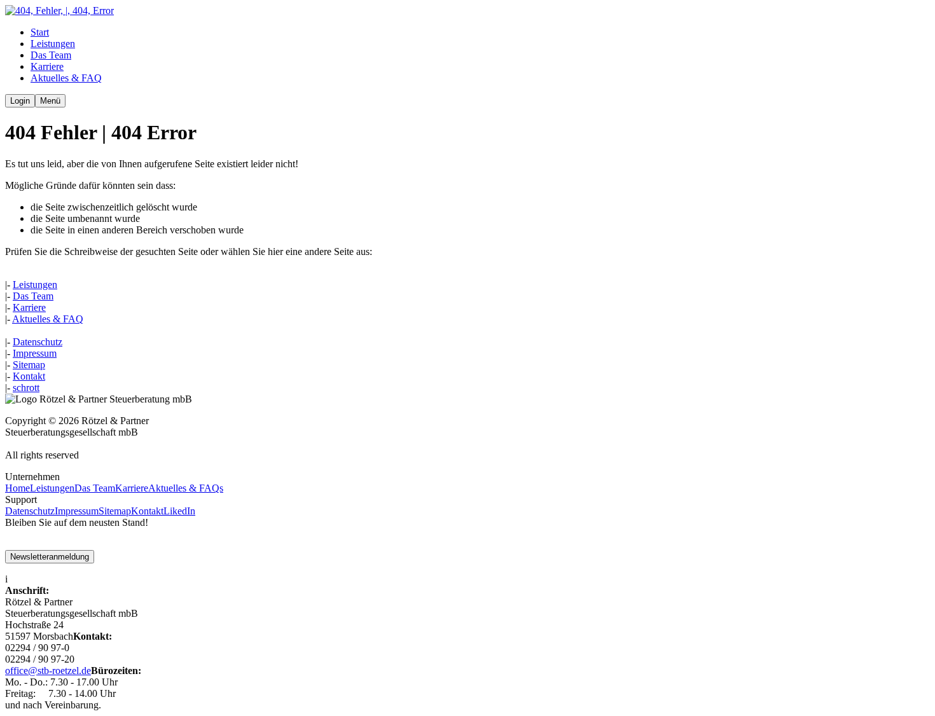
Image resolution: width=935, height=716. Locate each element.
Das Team (33, 296)
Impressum (35, 353)
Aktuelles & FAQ (47, 318)
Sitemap (29, 364)
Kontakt (29, 376)
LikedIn (179, 511)
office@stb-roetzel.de (48, 670)
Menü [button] (50, 101)
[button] (59, 10)
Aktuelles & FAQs (185, 488)
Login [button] (20, 101)
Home (17, 488)
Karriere (29, 307)
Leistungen (35, 284)
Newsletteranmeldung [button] (49, 556)
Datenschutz (37, 341)
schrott (26, 387)
